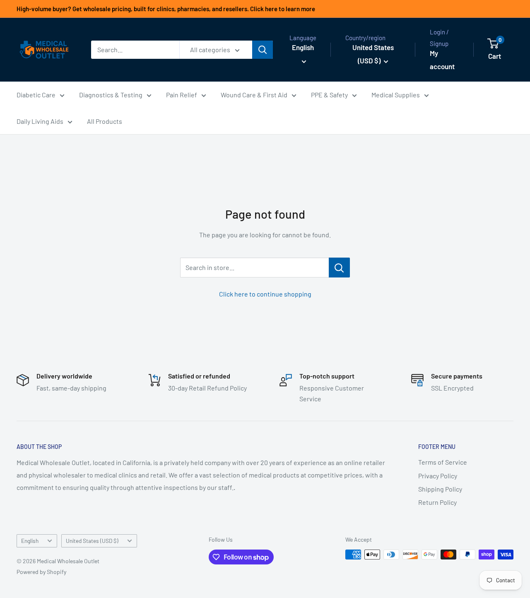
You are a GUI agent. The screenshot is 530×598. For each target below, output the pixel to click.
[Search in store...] (339, 267)
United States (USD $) (92, 540)
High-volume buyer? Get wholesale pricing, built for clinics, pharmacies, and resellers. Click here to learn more (166, 8)
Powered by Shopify (41, 571)
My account (442, 59)
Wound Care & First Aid (254, 95)
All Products (104, 121)
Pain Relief (181, 95)
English (30, 540)
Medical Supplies (395, 95)
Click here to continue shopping (265, 294)
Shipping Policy (440, 489)
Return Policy (437, 502)
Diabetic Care (36, 95)
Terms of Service (442, 462)
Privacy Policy (437, 476)
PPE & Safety (329, 95)
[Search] (262, 50)
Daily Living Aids (40, 121)
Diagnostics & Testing (110, 95)
